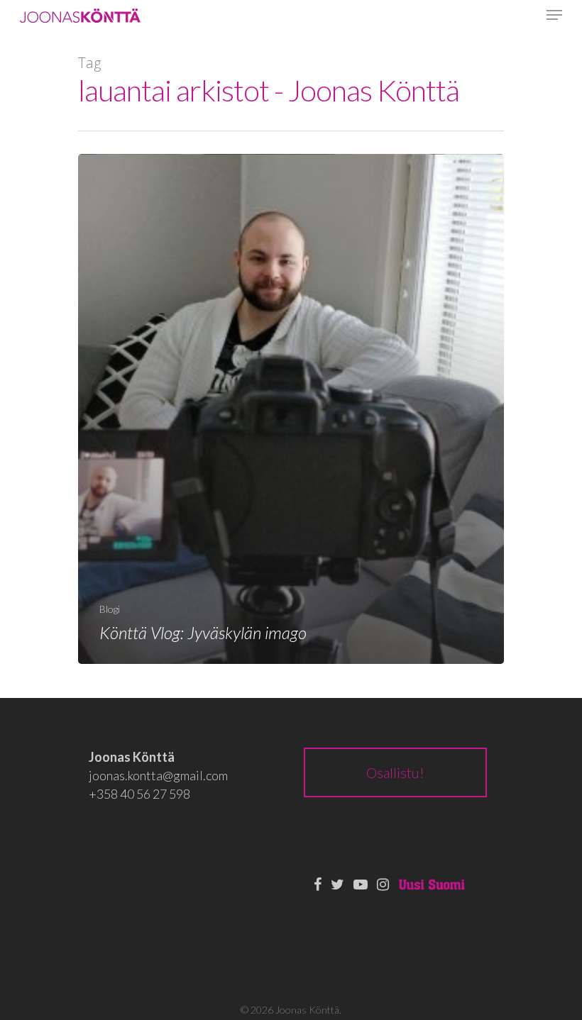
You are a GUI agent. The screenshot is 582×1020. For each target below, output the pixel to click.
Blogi (109, 609)
